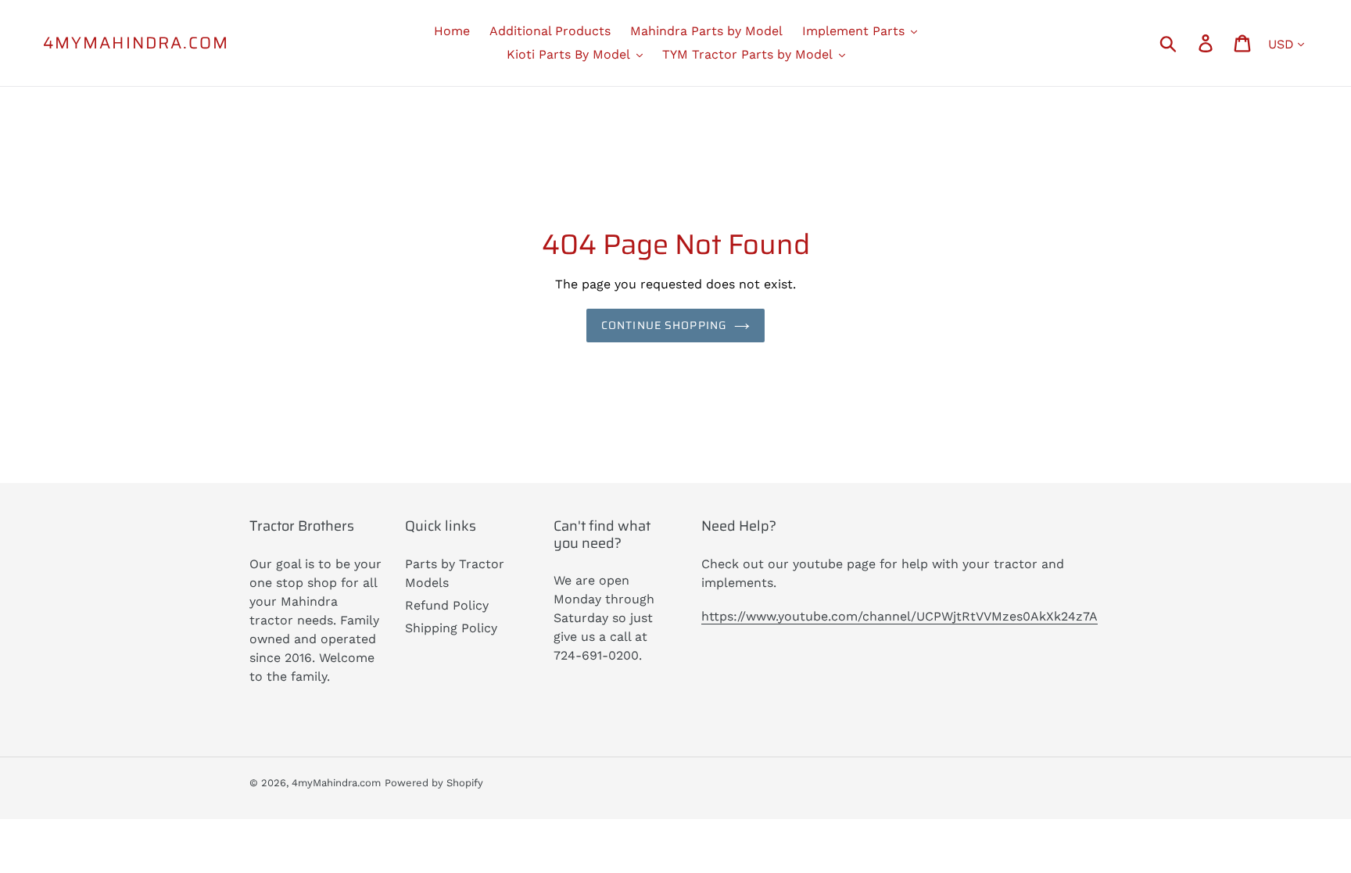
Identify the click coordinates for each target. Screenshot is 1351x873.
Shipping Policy (451, 628)
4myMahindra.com (136, 42)
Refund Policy (447, 605)
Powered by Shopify (434, 783)
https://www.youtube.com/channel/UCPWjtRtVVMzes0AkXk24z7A (899, 616)
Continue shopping (663, 325)
